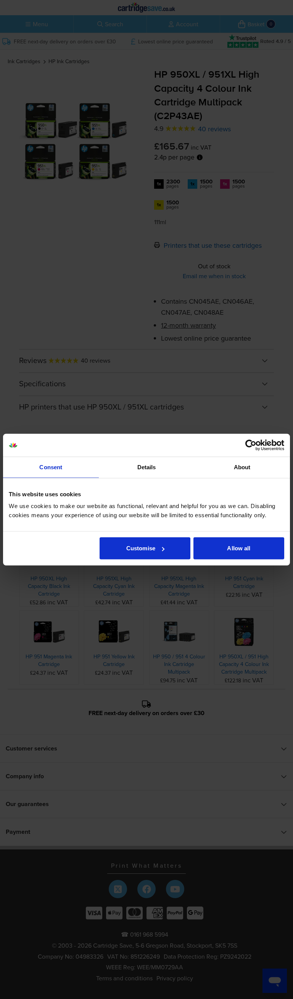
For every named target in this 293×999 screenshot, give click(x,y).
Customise (140, 548)
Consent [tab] (50, 467)
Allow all (238, 548)
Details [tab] (146, 467)
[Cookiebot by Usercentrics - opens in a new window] (250, 445)
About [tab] (242, 467)
